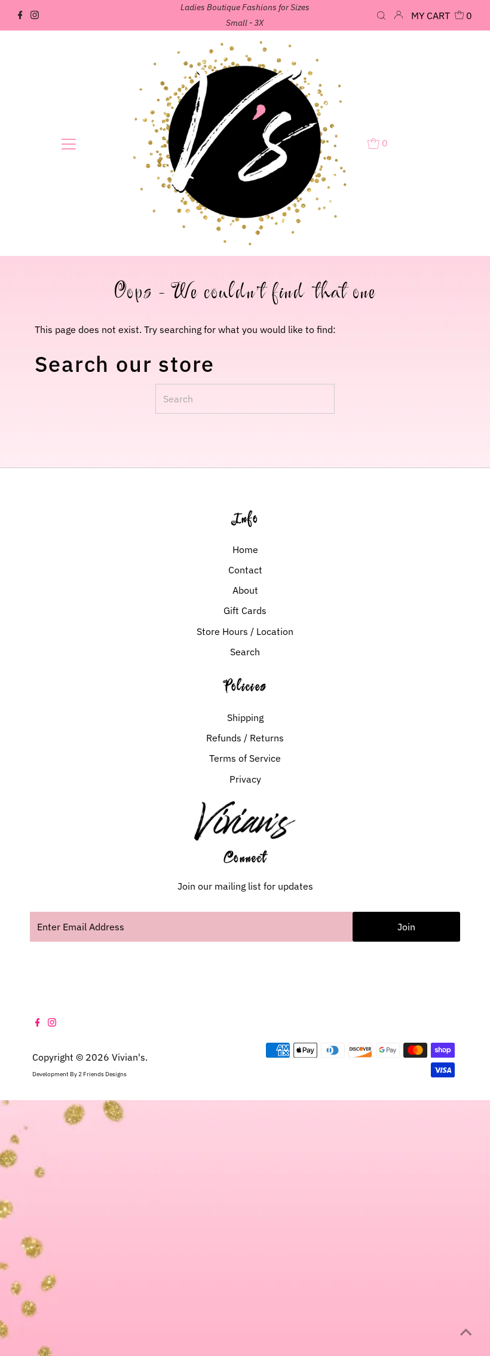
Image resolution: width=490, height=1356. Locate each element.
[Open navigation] (69, 143)
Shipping (245, 717)
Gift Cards (245, 610)
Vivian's (128, 1057)
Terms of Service (245, 758)
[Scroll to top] (466, 1332)
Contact (245, 570)
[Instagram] (34, 15)
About (245, 590)
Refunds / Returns (245, 738)
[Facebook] (20, 15)
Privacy (245, 779)
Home (245, 549)
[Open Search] (381, 16)
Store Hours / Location (245, 631)
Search (245, 652)
